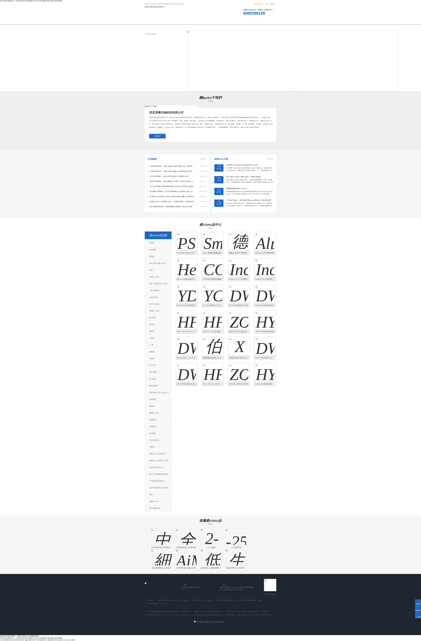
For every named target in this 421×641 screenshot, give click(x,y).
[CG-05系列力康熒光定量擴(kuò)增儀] (212, 265)
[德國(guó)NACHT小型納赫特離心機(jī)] (239, 239)
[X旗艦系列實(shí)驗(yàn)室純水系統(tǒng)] (239, 344)
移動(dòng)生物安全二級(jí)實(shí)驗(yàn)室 (160, 460)
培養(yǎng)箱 (154, 277)
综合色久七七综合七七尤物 (65, 640)
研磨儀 (151, 358)
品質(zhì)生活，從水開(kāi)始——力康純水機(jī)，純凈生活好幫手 (172, 201)
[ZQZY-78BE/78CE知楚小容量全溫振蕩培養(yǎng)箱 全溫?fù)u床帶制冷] (239, 318)
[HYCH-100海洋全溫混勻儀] (265, 318)
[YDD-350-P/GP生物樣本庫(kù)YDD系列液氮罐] (186, 292)
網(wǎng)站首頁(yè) (155, 21)
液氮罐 (151, 352)
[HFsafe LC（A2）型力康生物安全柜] (212, 318)
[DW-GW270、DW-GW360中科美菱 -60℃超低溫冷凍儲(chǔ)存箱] (186, 344)
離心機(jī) (152, 318)
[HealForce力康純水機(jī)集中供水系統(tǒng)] (186, 265)
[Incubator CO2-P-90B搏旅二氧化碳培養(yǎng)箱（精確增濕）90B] (265, 265)
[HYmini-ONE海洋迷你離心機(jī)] (265, 370)
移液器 (151, 243)
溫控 (151, 494)
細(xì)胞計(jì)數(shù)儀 (157, 263)
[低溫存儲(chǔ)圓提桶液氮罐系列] (211, 555)
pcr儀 (151, 345)
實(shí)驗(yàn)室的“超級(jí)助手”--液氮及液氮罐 (243, 177)
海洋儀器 (152, 250)
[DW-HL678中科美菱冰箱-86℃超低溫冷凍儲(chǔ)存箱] (265, 292)
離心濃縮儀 (153, 386)
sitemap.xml (229, 611)
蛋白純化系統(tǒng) (156, 467)
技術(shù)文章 (223, 21)
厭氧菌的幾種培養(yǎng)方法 (236, 188)
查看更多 (157, 136)
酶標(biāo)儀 (153, 413)
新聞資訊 (208, 21)
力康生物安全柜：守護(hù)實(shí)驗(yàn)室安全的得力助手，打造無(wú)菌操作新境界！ (172, 171)
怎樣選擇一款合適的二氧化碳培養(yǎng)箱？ (242, 165)
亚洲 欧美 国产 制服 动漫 (22, 640)
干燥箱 (151, 338)
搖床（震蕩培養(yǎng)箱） (159, 284)
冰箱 (151, 270)
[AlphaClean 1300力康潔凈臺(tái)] (265, 239)
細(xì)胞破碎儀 (154, 508)
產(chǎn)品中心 (192, 21)
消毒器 (151, 447)
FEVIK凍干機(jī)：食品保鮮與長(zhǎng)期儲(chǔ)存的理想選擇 (248, 200)
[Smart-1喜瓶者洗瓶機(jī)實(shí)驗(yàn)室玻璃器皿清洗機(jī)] (212, 239)
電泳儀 (151, 406)
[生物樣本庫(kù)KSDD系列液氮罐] (236, 555)
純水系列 (152, 365)
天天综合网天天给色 (7, 640)
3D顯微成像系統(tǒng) (157, 481)
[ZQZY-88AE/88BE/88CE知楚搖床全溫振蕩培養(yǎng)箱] (239, 370)
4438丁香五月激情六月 (39, 640)
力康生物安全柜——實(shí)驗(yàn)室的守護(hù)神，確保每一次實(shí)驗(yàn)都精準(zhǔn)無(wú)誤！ (172, 166)
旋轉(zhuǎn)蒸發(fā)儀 (157, 454)
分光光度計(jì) (154, 440)
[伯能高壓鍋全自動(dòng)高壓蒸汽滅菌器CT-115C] (212, 344)
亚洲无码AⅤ (52, 640)
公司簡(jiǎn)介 (174, 21)
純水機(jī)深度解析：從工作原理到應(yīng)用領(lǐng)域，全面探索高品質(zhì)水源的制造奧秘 (172, 191)
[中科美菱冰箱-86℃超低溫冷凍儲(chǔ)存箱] (161, 535)
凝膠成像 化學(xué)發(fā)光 (159, 392)
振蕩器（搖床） (155, 311)
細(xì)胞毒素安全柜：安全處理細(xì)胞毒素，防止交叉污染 (171, 206)
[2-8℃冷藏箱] (211, 535)
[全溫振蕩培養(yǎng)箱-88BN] (186, 535)
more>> (203, 159)
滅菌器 (151, 256)
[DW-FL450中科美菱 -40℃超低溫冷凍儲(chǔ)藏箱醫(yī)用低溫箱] (239, 292)
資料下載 (238, 21)
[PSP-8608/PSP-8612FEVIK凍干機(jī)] (186, 239)
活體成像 (152, 399)
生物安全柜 (153, 297)
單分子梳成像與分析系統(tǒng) (160, 488)
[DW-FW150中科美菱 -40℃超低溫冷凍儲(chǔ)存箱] (265, 344)
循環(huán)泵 (154, 501)
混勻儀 (151, 324)
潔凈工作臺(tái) (154, 304)
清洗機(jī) (152, 426)
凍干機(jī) (152, 379)
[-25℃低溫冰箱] (236, 535)
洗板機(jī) (152, 420)
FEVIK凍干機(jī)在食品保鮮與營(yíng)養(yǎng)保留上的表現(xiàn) (172, 186)
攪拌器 (151, 331)
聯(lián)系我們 (270, 4)
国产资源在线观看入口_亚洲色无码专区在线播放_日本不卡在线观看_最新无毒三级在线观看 (31, 1)
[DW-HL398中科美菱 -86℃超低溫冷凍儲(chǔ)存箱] (186, 370)
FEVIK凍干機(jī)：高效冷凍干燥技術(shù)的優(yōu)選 (169, 176)
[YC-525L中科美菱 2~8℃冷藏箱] (212, 292)
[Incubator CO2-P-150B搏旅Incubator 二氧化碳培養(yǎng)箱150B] (239, 265)
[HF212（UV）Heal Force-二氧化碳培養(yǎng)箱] (212, 370)
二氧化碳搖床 (154, 290)
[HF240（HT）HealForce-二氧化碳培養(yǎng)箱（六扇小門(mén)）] (186, 318)
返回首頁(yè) (258, 4)
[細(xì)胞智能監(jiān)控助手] (161, 555)
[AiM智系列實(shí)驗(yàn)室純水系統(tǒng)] (186, 555)
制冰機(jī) (152, 433)
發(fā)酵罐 (153, 372)
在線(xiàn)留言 (254, 21)
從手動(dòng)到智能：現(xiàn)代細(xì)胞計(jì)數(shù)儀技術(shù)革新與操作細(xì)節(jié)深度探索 (172, 196)
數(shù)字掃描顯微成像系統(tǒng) (160, 474)
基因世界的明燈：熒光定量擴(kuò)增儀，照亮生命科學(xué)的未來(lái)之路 (172, 181)
